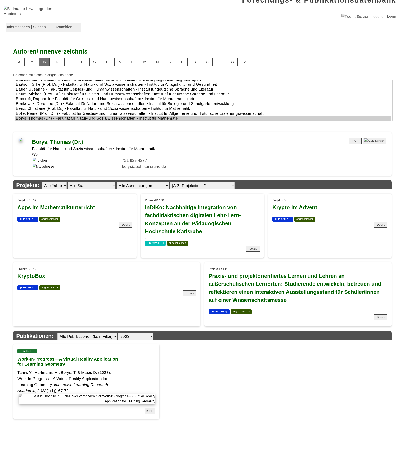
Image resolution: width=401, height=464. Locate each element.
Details (126, 224)
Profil (355, 140)
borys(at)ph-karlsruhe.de (144, 166)
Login (391, 16)
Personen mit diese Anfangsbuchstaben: (43, 75)
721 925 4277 (134, 160)
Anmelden (63, 27)
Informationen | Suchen (26, 27)
